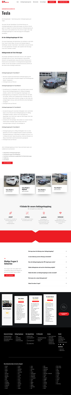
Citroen (6, 386)
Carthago (7, 382)
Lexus (32, 379)
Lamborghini (33, 373)
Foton (19, 379)
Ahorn (6, 369)
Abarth (6, 366)
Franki (19, 375)
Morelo (45, 372)
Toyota (57, 379)
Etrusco (19, 370)
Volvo (57, 380)
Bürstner (7, 376)
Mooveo (45, 370)
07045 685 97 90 (61, 339)
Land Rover (33, 375)
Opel (44, 376)
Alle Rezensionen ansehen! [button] (64, 314)
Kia (31, 370)
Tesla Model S (41, 190)
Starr (17, 336)
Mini (44, 366)
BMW (6, 377)
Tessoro (58, 377)
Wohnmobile (35, 1)
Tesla (57, 376)
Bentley (6, 375)
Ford (19, 376)
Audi (6, 372)
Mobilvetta (46, 369)
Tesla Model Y (57, 188)
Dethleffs (20, 369)
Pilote (45, 380)
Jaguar (19, 388)
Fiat (18, 373)
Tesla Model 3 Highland (25, 188)
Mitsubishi (46, 367)
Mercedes (33, 386)
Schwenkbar (18, 339)
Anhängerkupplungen (42, 337)
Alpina (6, 370)
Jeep (32, 366)
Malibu (32, 382)
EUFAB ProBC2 (30, 336)
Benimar (6, 373)
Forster (19, 377)
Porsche (45, 383)
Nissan (45, 375)
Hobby (19, 380)
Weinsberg (58, 383)
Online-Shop (51, 339)
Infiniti (19, 385)
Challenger (7, 383)
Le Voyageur (33, 377)
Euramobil (20, 372)
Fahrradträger (43, 1)
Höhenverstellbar (19, 340)
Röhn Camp (58, 366)
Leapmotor (33, 376)
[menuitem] (18, 2)
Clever (6, 388)
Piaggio (45, 379)
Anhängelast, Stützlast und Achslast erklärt (52, 342)
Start (18, 1)
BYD (6, 379)
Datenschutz (62, 350)
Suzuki (57, 375)
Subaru (57, 372)
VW (57, 382)
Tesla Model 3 (9, 190)
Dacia (19, 367)
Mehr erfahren (9, 191)
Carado (6, 380)
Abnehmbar (18, 337)
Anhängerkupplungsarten (25, 1)
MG (31, 388)
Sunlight (58, 373)
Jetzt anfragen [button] (9, 275)
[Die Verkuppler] (5, 2)
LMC (32, 380)
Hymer (19, 382)
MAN (32, 383)
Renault (45, 386)
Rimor (45, 388)
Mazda (32, 385)
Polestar (45, 382)
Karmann (32, 369)
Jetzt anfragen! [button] (7, 162)
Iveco (19, 386)
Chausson (7, 385)
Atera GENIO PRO (30, 343)
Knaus (32, 372)
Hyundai (19, 383)
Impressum (62, 349)
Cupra (19, 366)
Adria (6, 367)
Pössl (45, 385)
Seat (57, 369)
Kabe (32, 367)
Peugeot (45, 377)
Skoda (57, 370)
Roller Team (58, 367)
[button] (11, 181)
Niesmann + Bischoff (48, 373)
